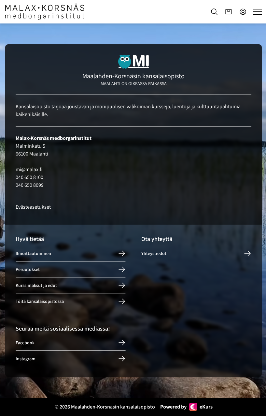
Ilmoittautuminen (33, 253)
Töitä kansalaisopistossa (40, 301)
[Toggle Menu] (257, 12)
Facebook (25, 343)
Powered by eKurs (186, 406)
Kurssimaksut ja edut (36, 285)
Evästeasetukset (33, 206)
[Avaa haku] (214, 12)
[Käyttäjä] (243, 12)
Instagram (25, 359)
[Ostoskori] (228, 12)
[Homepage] (44, 12)
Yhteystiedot (153, 253)
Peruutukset (28, 269)
